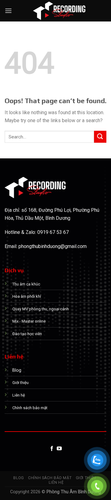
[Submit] (100, 137)
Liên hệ (56, 482)
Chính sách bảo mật (50, 478)
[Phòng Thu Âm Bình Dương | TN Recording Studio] (59, 10)
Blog (18, 478)
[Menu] (8, 10)
